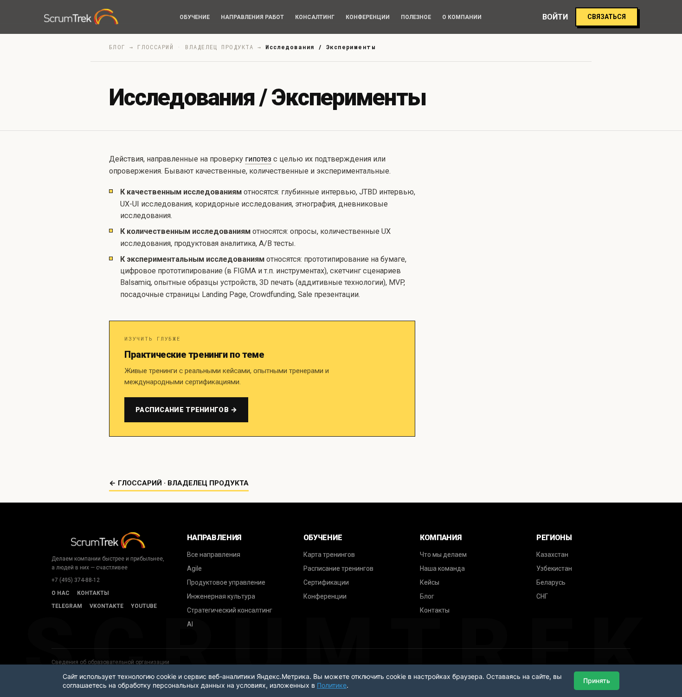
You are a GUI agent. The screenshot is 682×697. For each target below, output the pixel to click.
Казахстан (552, 554)
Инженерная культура (221, 596)
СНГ (542, 596)
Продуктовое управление (226, 582)
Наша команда (442, 568)
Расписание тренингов (338, 568)
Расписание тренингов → (186, 410)
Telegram (66, 606)
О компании (462, 17)
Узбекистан (554, 568)
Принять (596, 680)
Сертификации (326, 582)
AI (190, 624)
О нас (60, 593)
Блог (427, 596)
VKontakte (106, 606)
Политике (332, 685)
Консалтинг (315, 17)
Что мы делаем (443, 554)
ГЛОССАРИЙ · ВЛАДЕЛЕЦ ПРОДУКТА (195, 47)
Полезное (416, 17)
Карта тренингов (329, 554)
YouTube (144, 606)
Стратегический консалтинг (229, 610)
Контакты (93, 593)
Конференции (368, 17)
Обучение (195, 17)
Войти (555, 17)
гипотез (258, 159)
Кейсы (429, 582)
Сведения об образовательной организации (110, 662)
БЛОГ (117, 47)
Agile (194, 568)
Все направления (213, 554)
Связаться (606, 16)
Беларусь (551, 582)
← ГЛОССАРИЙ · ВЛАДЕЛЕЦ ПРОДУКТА (179, 483)
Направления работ (252, 17)
